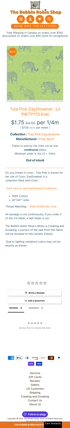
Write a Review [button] (36, 292)
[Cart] (40, 19)
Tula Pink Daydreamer (44, 134)
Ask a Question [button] (36, 300)
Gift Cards (35, 377)
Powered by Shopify (35, 421)
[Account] (30, 19)
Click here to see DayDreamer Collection (31, 188)
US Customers (35, 388)
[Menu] (21, 19)
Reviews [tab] (13, 307)
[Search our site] (49, 19)
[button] (35, 424)
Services (35, 373)
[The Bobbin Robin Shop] (35, 7)
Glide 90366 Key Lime (42, 206)
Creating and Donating (35, 396)
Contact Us (35, 400)
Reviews (35, 380)
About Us (35, 404)
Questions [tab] (34, 307)
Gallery (35, 384)
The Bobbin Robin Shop (34, 418)
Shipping (35, 392)
